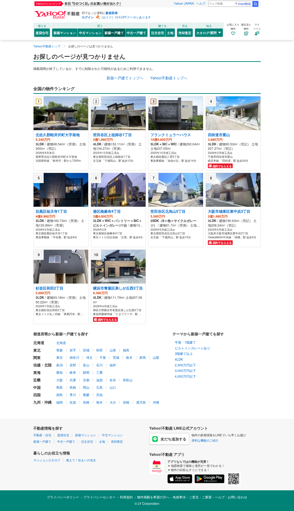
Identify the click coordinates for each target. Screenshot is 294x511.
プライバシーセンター (99, 497)
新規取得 (112, 13)
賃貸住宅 (42, 32)
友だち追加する (173, 439)
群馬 (142, 357)
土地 (170, 32)
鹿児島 (141, 402)
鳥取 (59, 387)
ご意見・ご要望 (200, 497)
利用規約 (126, 497)
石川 (99, 365)
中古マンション (90, 32)
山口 (113, 387)
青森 (59, 350)
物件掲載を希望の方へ (153, 497)
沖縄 (156, 402)
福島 (126, 350)
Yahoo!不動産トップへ (168, 77)
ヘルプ (200, 3)
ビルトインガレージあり (192, 348)
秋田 (99, 350)
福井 (113, 365)
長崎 (86, 402)
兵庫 (73, 380)
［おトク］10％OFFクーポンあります (125, 17)
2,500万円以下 (185, 365)
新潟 (59, 365)
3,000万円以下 (185, 370)
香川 (73, 394)
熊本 (99, 402)
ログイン (88, 17)
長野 (73, 365)
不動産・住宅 (42, 435)
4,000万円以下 (185, 376)
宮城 (86, 350)
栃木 (129, 357)
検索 (255, 4)
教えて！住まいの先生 (81, 460)
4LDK (179, 359)
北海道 (61, 342)
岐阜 (73, 372)
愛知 (59, 372)
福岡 (59, 402)
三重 (99, 372)
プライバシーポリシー (63, 497)
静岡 (86, 372)
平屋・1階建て (185, 342)
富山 (86, 365)
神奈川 (74, 357)
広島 (99, 387)
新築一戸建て (114, 32)
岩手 (73, 350)
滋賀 (99, 380)
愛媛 (86, 394)
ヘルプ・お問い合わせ (231, 497)
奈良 (113, 380)
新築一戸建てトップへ (125, 77)
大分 (113, 402)
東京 (59, 357)
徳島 (59, 394)
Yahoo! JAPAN (184, 3)
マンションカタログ (46, 460)
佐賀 (73, 402)
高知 (99, 394)
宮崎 (126, 402)
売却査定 (184, 32)
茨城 (116, 357)
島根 (73, 387)
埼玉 (89, 357)
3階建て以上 (184, 353)
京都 (86, 380)
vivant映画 (244, 4)
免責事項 (179, 497)
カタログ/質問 (206, 32)
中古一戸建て (136, 32)
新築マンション (65, 32)
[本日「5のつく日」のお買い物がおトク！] (88, 3)
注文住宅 (157, 32)
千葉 (102, 357)
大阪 (59, 380)
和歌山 (128, 380)
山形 (113, 350)
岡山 (86, 387)
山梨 (156, 357)
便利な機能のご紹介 (205, 440)
